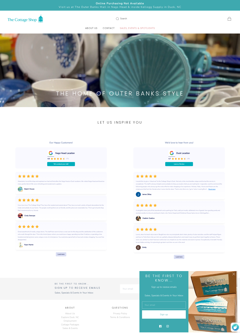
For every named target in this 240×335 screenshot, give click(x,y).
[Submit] (119, 18)
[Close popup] (233, 274)
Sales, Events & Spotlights (137, 28)
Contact (109, 28)
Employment (70, 320)
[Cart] (229, 18)
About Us (91, 28)
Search (123, 18)
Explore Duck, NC (70, 317)
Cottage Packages (70, 324)
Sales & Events (70, 328)
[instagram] (167, 326)
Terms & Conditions (120, 317)
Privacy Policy (120, 313)
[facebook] (160, 326)
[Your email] (136, 288)
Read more (212, 189)
